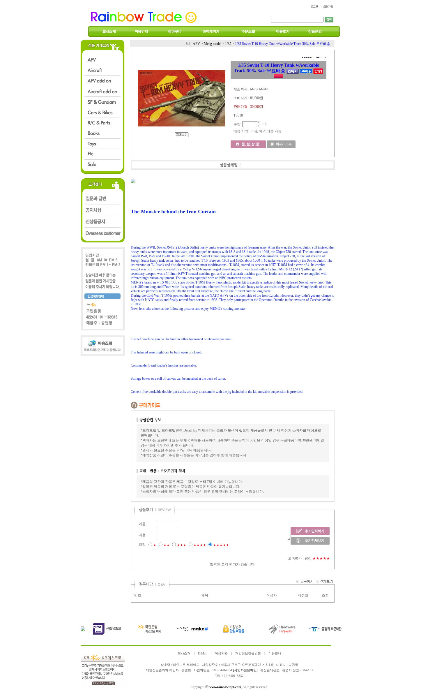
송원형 (186, 670)
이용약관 (221, 653)
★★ (166, 545)
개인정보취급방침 (248, 653)
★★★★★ (221, 545)
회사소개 (184, 653)
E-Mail (202, 653)
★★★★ (199, 545)
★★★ (181, 545)
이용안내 (274, 653)
